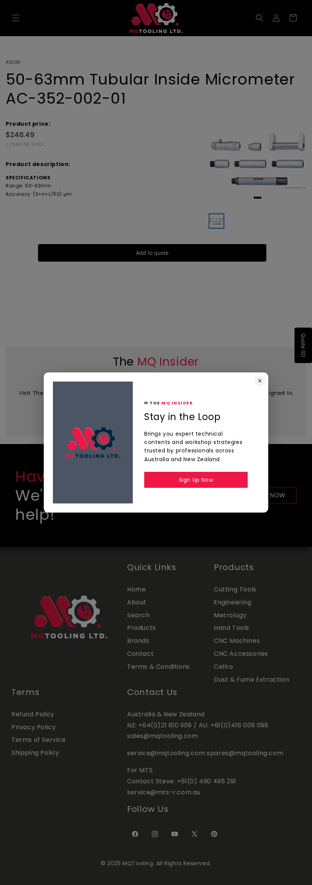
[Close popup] (260, 380)
